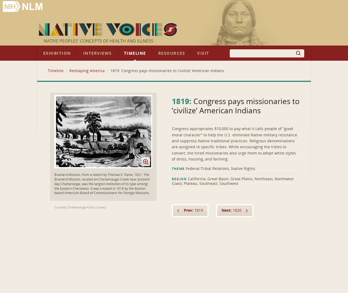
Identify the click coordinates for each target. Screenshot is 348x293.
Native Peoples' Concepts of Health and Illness (98, 41)
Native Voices (108, 29)
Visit (203, 53)
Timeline (135, 53)
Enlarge (145, 161)
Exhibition (57, 53)
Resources (171, 53)
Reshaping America (87, 71)
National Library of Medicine (23, 7)
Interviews (97, 53)
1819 (193, 210)
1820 (231, 210)
